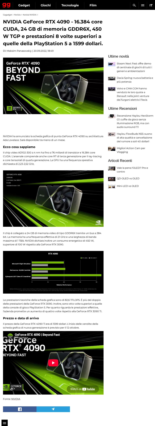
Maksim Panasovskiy (19, 50)
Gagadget (6, 4)
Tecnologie (70, 5)
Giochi (46, 5)
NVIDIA (15, 399)
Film (93, 5)
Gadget (24, 5)
